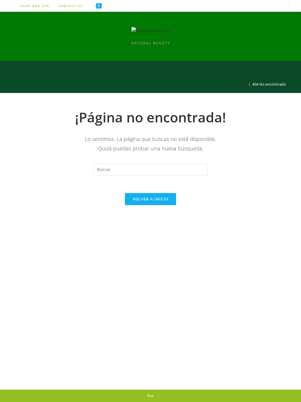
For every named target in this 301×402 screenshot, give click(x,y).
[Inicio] (245, 84)
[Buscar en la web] (295, 6)
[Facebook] (281, 6)
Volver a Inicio (151, 199)
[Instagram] (266, 6)
